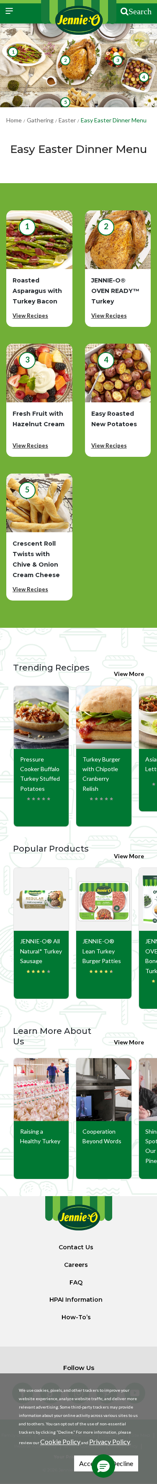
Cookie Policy (60, 1441)
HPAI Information (76, 1299)
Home (14, 120)
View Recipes (30, 315)
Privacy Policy (109, 1441)
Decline (122, 1463)
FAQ (75, 1282)
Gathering (40, 120)
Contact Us (76, 1247)
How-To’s (76, 1317)
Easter (67, 120)
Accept (89, 1463)
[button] (103, 1466)
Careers (76, 1265)
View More (129, 673)
